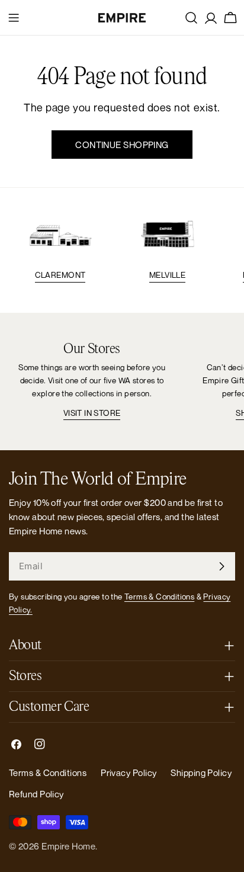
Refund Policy (36, 793)
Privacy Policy (128, 772)
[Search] (191, 18)
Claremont (60, 275)
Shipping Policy (201, 772)
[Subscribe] (221, 566)
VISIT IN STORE (92, 413)
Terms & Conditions (159, 596)
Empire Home (68, 846)
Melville (167, 275)
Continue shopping (122, 144)
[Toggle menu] (13, 18)
